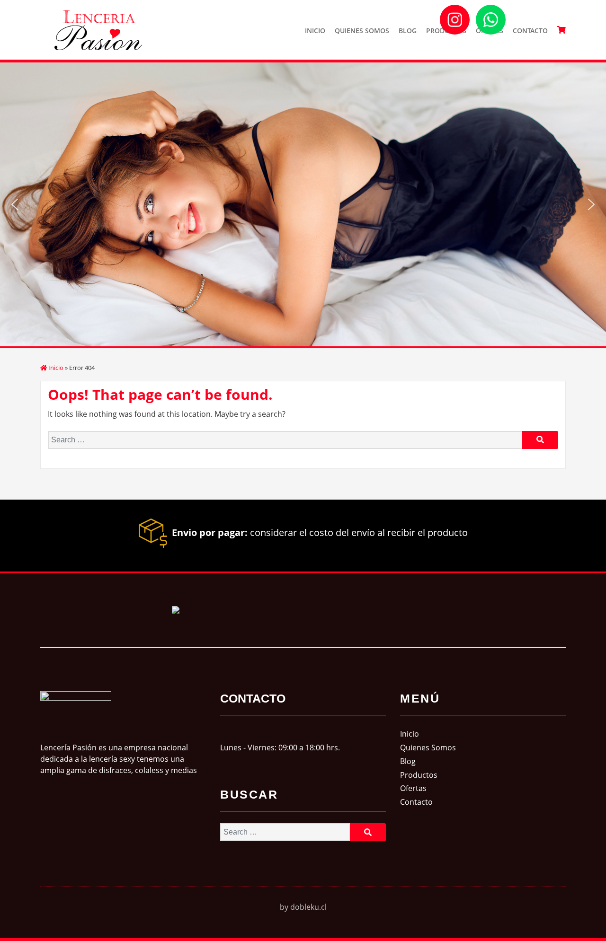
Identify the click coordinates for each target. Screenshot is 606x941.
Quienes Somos (362, 30)
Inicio (315, 30)
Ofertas (413, 788)
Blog (408, 30)
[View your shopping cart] (561, 29)
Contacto (530, 30)
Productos (418, 775)
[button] (14, 204)
